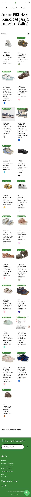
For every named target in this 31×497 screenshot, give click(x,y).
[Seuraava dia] (29, 8)
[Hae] (6, 2)
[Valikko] (2, 3)
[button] (4, 34)
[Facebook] (2, 486)
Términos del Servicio (7, 471)
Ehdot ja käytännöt (15, 494)
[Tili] (25, 2)
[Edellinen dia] (2, 8)
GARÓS (12, 491)
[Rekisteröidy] (27, 446)
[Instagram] (5, 486)
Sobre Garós (4, 477)
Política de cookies (6, 469)
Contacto (3, 460)
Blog (2, 474)
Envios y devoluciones (7, 463)
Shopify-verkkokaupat (19, 491)
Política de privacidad (7, 466)
